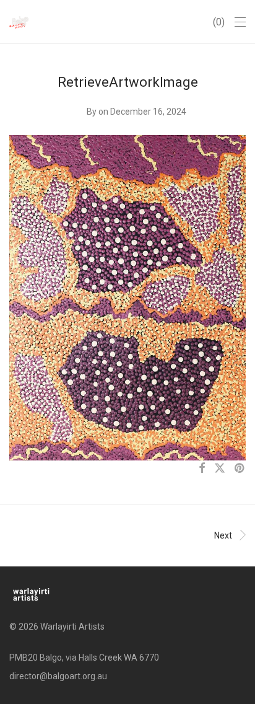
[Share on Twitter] (219, 468)
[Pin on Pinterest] (240, 468)
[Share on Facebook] (202, 468)
